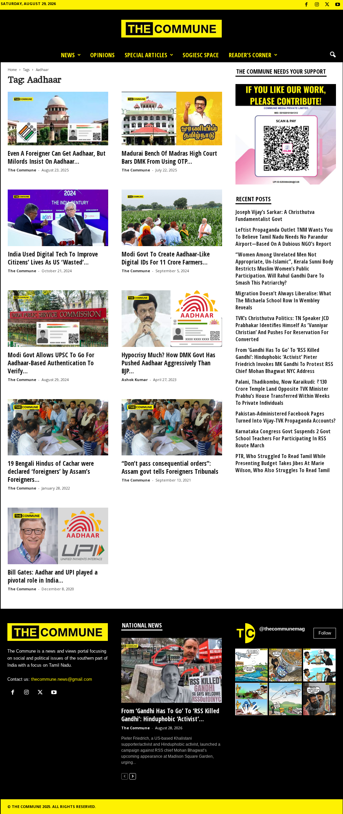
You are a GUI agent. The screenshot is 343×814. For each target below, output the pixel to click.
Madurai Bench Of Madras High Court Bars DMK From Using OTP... (169, 157)
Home (12, 69)
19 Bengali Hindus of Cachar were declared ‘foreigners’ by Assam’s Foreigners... (51, 471)
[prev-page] (124, 776)
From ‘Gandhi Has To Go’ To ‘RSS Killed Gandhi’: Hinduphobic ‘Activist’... (170, 715)
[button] (332, 55)
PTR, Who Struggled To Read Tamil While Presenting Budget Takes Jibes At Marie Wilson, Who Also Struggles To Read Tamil (282, 463)
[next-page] (132, 776)
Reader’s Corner (250, 55)
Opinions (102, 55)
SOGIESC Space (201, 55)
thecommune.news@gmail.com (61, 679)
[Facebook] (306, 5)
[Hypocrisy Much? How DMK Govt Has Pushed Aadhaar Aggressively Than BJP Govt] (172, 318)
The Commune (22, 169)
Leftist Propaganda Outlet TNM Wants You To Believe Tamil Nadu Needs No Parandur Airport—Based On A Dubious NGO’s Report (284, 236)
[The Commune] (171, 29)
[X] (327, 5)
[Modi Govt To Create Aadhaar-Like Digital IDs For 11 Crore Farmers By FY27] (172, 218)
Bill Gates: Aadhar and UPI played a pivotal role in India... (52, 576)
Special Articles (146, 55)
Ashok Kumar (135, 379)
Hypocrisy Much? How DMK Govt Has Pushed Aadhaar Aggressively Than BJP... (168, 363)
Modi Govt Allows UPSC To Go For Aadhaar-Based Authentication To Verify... (51, 363)
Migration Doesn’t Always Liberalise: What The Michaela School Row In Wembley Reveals (283, 300)
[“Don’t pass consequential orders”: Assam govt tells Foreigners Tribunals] (172, 427)
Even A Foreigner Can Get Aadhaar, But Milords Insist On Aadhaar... (57, 157)
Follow (325, 633)
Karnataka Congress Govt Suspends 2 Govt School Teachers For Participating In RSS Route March (283, 438)
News (68, 55)
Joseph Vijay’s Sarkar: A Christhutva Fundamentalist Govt (275, 216)
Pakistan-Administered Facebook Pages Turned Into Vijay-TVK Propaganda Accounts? (285, 417)
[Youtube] (338, 5)
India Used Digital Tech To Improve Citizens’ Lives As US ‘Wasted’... (53, 258)
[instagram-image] (251, 665)
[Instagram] (317, 5)
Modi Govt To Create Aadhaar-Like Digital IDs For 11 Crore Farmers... (166, 258)
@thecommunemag (282, 629)
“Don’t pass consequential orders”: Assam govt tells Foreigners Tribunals (170, 467)
